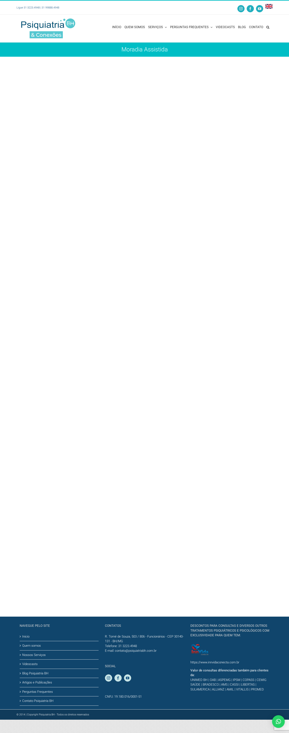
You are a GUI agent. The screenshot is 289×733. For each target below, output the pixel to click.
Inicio (25, 636)
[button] (267, 27)
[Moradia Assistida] (70, 92)
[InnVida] (199, 646)
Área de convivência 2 (159, 520)
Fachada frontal (151, 66)
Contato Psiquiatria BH (38, 701)
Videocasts (30, 664)
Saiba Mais (151, 83)
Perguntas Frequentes (37, 692)
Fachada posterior (154, 444)
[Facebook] (118, 678)
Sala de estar (147, 217)
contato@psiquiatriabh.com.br (136, 651)
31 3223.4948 (127, 646)
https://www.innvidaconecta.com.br (214, 662)
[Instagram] (108, 678)
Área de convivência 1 (159, 141)
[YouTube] (127, 678)
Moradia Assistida (144, 72)
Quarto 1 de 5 (148, 293)
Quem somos (31, 646)
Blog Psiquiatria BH (35, 673)
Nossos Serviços (34, 655)
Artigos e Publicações (37, 682)
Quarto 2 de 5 (148, 369)
